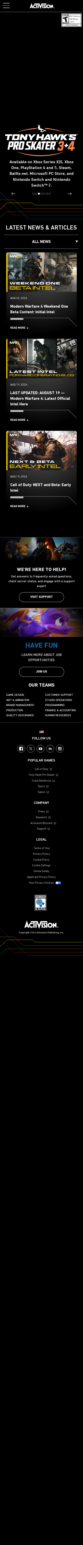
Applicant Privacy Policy (41, 877)
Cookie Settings (41, 865)
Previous (13, 194)
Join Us (41, 671)
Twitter (31, 748)
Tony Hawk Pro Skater (41, 775)
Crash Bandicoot (41, 780)
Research (41, 817)
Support (41, 828)
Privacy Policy (41, 854)
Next (69, 194)
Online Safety (41, 871)
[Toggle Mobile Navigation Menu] (6, 5)
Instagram (60, 748)
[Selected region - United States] (41, 731)
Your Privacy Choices (41, 882)
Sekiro (41, 792)
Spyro (41, 786)
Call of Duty (41, 769)
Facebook (21, 748)
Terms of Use (41, 848)
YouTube (40, 748)
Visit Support (41, 597)
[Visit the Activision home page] (42, 6)
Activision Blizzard (41, 823)
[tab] (33, 194)
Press (41, 811)
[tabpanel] (41, 102)
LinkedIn (50, 748)
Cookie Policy (41, 859)
